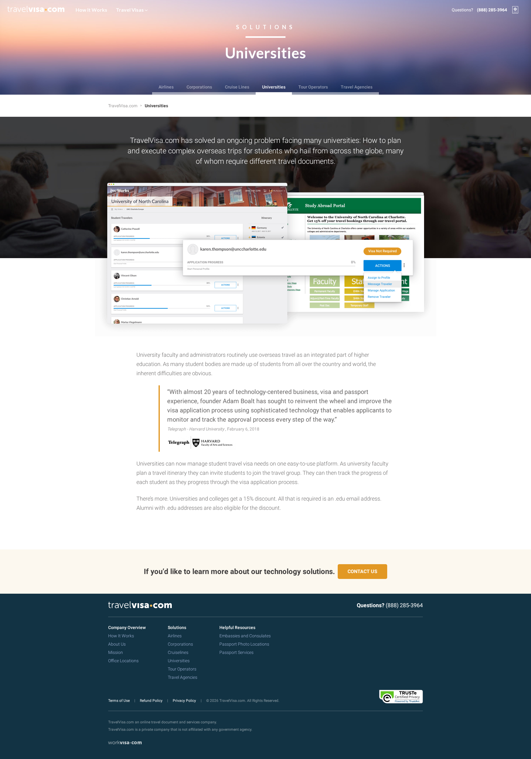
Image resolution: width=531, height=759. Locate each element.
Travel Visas (130, 10)
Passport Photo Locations (244, 644)
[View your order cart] (515, 10)
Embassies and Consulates (245, 635)
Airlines (166, 87)
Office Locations (123, 660)
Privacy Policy (185, 700)
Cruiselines (178, 652)
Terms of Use (119, 700)
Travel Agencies (356, 87)
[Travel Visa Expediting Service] (36, 10)
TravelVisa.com (123, 105)
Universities (273, 87)
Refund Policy (151, 700)
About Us (117, 644)
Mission (115, 652)
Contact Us (362, 571)
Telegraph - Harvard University (196, 429)
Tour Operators (313, 87)
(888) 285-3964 (492, 9)
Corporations (199, 87)
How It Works (91, 10)
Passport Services (236, 652)
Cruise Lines (237, 87)
